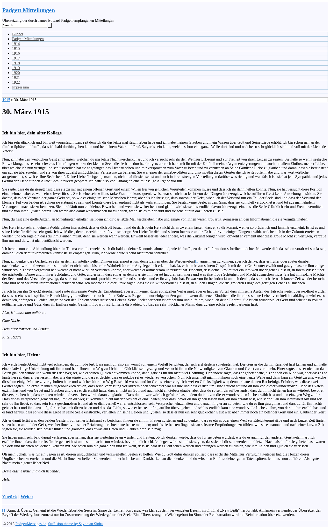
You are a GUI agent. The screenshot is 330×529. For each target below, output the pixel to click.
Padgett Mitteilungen (28, 10)
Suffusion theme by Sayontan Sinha (75, 524)
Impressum (20, 87)
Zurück (9, 496)
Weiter (27, 496)
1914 (16, 44)
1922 (16, 82)
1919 (16, 68)
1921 (16, 77)
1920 (16, 73)
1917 (16, 58)
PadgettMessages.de (30, 524)
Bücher (17, 34)
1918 (16, 63)
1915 (16, 48)
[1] (197, 261)
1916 (16, 53)
